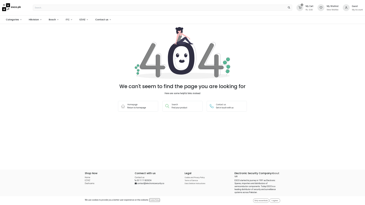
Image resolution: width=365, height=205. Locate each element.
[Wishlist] (321, 7)
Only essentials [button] (261, 200)
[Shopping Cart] (299, 7)
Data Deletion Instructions (195, 183)
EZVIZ (87, 180)
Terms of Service (191, 181)
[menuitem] (13, 20)
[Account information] (346, 7)
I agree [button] (275, 200)
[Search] (289, 8)
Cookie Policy (154, 200)
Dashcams (89, 183)
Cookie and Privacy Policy (195, 178)
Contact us (139, 177)
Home (87, 177)
